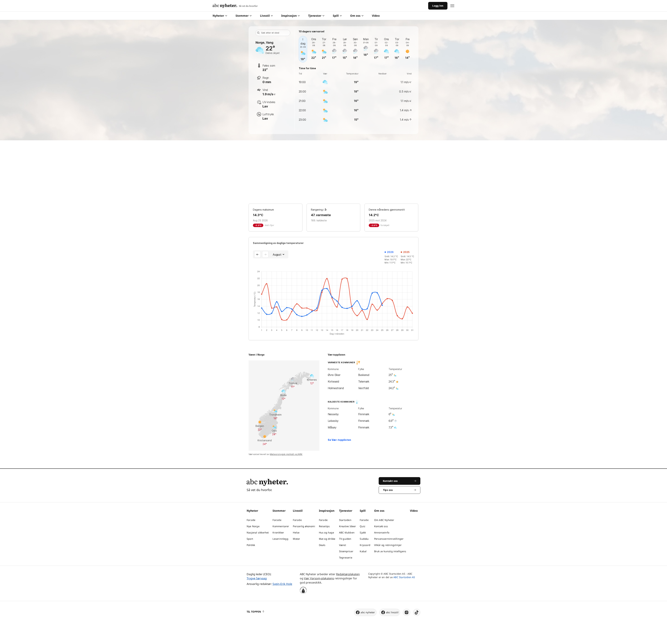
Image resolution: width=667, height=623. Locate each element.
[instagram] (406, 612)
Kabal (363, 551)
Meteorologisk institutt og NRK (286, 454)
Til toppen (254, 611)
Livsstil (265, 16)
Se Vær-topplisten (339, 439)
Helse (296, 532)
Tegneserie (345, 557)
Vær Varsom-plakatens (319, 578)
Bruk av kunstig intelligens (390, 551)
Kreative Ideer (347, 526)
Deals (322, 545)
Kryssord (365, 545)
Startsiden (345, 520)
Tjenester (314, 16)
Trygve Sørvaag (257, 578)
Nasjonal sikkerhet (258, 532)
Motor (296, 538)
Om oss (355, 16)
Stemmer (242, 16)
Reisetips (324, 526)
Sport (250, 538)
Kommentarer (281, 526)
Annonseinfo (381, 532)
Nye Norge (253, 526)
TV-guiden (345, 538)
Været (342, 545)
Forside (251, 520)
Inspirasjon (289, 16)
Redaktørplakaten (348, 574)
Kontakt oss (381, 526)
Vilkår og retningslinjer (388, 545)
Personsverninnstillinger (389, 538)
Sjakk (363, 532)
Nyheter (218, 16)
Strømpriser (346, 551)
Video (376, 16)
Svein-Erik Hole (282, 584)
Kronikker (278, 532)
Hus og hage (326, 532)
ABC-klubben (347, 532)
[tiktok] (416, 612)
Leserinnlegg (280, 538)
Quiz (362, 526)
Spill (336, 16)
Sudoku (364, 538)
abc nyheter (368, 612)
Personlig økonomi (304, 526)
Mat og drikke (327, 538)
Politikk (251, 545)
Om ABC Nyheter (384, 520)
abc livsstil (392, 612)
